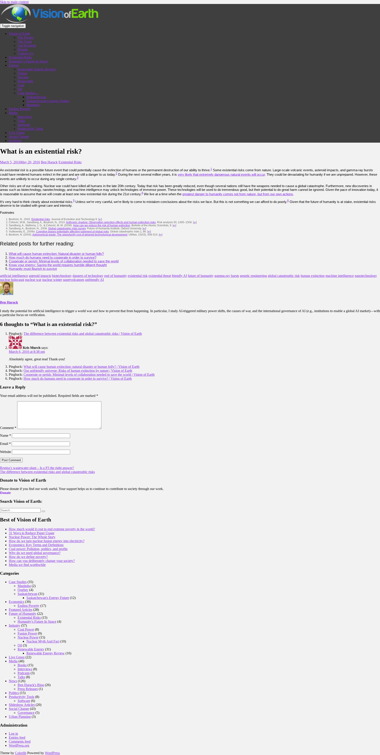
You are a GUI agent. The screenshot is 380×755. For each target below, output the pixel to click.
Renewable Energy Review (37, 69)
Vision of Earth (19, 33)
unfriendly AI (94, 280)
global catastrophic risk (284, 276)
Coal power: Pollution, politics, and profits (38, 549)
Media (13, 113)
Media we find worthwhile (27, 565)
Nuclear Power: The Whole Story (32, 537)
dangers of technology (88, 276)
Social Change (19, 136)
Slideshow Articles (22, 705)
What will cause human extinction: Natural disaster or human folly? (56, 254)
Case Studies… (28, 93)
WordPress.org (19, 745)
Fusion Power (27, 633)
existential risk (138, 276)
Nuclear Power (28, 637)
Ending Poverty (20, 109)
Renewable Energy (31, 649)
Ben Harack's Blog (31, 685)
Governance (26, 712)
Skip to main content (14, 2)
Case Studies (18, 582)
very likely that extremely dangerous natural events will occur (221, 174)
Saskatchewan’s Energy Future (47, 101)
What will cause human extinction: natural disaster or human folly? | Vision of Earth (81, 366)
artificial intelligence (14, 276)
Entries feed (17, 737)
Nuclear (23, 77)
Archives (15, 140)
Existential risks (40, 219)
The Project (26, 37)
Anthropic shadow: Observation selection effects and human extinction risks (111, 222)
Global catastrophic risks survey (67, 228)
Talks (21, 121)
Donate (23, 49)
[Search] (43, 511)
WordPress (52, 753)
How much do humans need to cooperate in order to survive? (52, 257)
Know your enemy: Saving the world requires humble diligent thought (58, 265)
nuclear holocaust (12, 280)
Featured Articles (20, 609)
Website (5, 452)
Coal (21, 85)
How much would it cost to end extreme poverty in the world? (52, 529)
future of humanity (201, 276)
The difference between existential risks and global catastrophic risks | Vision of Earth (83, 333)
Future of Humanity (22, 613)
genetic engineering (253, 276)
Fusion (22, 73)
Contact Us (25, 53)
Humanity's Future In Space (37, 621)
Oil (20, 89)
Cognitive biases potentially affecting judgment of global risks (72, 231)
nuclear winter (52, 280)
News (13, 681)
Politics (14, 693)
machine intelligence (339, 276)
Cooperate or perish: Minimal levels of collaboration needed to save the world (64, 261)
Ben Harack (49, 162)
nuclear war (33, 280)
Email (5, 444)
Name (5, 435)
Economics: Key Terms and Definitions (36, 545)
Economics (16, 602)
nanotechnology (366, 276)
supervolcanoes (73, 280)
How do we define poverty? (28, 557)
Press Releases (28, 689)
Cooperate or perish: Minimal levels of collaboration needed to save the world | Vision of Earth (89, 374)
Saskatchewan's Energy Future (47, 598)
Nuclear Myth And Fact (42, 641)
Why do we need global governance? (34, 553)
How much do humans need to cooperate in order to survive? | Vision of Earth (78, 378)
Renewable (25, 81)
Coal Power (26, 629)
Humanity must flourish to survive (33, 269)
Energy (14, 65)
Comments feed (20, 741)
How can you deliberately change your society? (42, 561)
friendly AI (179, 276)
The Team (25, 41)
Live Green (17, 132)
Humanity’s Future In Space (28, 61)
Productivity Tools (30, 129)
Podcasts (24, 673)
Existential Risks (20, 57)
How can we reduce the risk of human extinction (101, 225)
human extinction (313, 276)
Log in (13, 733)
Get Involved (27, 45)
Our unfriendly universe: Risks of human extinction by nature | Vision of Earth (78, 370)
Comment (8, 428)
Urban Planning (20, 716)
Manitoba (33, 105)
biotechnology (62, 276)
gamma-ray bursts (226, 276)
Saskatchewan (36, 97)
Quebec (23, 590)
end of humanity (115, 276)
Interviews (25, 117)
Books (22, 665)
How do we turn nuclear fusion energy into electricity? (46, 541)
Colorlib (20, 753)
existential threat (159, 276)
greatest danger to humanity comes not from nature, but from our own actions (237, 194)
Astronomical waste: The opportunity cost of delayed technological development (79, 234)
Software (24, 125)
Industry (14, 625)
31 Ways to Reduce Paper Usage (31, 533)
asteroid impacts (40, 276)
